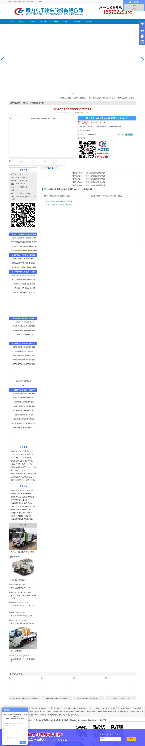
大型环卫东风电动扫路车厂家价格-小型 (24, 242)
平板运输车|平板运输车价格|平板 (23, 398)
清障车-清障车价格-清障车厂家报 (24, 347)
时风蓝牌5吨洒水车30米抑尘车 (61, 205)
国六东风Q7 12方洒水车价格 (21, 458)
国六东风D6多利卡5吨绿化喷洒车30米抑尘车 (24, 698)
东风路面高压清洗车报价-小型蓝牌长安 (24, 250)
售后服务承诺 (55, 720)
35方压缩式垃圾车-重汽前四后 (22, 454)
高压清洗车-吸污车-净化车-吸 (23, 318)
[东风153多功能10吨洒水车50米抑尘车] (56, 686)
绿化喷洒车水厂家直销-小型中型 (23, 255)
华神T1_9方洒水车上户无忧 (21, 493)
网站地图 (65, 720)
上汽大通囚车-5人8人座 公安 (21, 477)
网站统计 (73, 720)
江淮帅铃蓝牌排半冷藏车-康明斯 (23, 480)
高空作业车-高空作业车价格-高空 (24, 355)
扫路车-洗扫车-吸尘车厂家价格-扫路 (23, 234)
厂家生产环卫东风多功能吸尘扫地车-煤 (24, 246)
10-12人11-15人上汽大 (19, 470)
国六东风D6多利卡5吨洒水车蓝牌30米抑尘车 (106, 196)
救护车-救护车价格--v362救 (24, 415)
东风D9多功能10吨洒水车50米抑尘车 (57, 196)
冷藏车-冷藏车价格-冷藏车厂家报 (24, 406)
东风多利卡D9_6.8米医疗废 (21, 509)
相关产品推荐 (16, 674)
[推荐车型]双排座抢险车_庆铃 (22, 519)
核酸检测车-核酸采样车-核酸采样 (24, 419)
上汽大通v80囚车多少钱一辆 (21, 464)
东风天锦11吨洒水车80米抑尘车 (88, 698)
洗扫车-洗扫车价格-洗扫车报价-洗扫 (24, 238)
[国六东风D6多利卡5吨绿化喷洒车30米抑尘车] (24, 686)
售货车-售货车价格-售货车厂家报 (24, 393)
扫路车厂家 (102, 720)
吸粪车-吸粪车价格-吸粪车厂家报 (24, 326)
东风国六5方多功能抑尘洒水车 (61, 201)
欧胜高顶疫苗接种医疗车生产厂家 (23, 467)
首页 (70, 98)
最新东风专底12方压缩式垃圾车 (22, 497)
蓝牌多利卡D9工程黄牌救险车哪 (23, 506)
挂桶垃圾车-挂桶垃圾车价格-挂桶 (24, 288)
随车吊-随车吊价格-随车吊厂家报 (24, 364)
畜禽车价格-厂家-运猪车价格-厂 (23, 427)
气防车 (24, 385)
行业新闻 (23, 486)
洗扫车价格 (82, 720)
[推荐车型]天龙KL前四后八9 (21, 503)
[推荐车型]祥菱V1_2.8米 (20, 500)
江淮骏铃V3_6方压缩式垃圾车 (22, 451)
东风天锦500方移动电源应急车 (22, 490)
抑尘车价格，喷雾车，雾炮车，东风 (24, 267)
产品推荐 (23, 525)
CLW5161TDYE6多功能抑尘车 (120, 698)
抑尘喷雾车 (97, 98)
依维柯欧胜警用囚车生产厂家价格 (23, 474)
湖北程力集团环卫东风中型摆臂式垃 (24, 279)
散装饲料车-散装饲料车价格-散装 (24, 410)
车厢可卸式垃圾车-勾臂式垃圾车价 (23, 292)
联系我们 (45, 720)
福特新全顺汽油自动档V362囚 (22, 461)
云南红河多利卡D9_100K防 (21, 516)
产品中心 (76, 98)
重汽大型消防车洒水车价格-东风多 (23, 263)
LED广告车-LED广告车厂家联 (24, 402)
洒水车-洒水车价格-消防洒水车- (23, 259)
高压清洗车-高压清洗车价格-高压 (24, 322)
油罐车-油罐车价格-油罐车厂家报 (24, 360)
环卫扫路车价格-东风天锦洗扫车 (23, 343)
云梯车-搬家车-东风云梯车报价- (23, 351)
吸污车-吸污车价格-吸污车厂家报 (24, 330)
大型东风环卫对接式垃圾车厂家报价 (24, 275)
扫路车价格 (92, 720)
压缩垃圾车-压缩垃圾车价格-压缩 (24, 284)
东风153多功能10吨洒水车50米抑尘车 (56, 698)
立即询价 (131, 738)
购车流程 (29, 720)
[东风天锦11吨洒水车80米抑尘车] (88, 686)
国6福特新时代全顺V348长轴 (21, 513)
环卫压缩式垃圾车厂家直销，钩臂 (23, 272)
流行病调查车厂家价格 (23, 381)
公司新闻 (23, 447)
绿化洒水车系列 (86, 98)
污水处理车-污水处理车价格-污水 (24, 334)
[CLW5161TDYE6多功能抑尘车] (120, 686)
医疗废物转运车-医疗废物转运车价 (23, 423)
